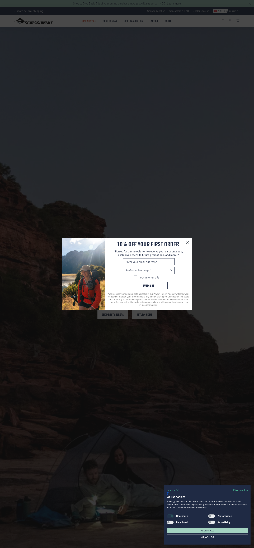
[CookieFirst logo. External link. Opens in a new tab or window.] (168, 493)
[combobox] (148, 270)
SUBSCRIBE (148, 285)
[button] (173, 490)
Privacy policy (240, 489)
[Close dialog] (187, 243)
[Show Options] (171, 270)
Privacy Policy (159, 294)
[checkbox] (211, 516)
